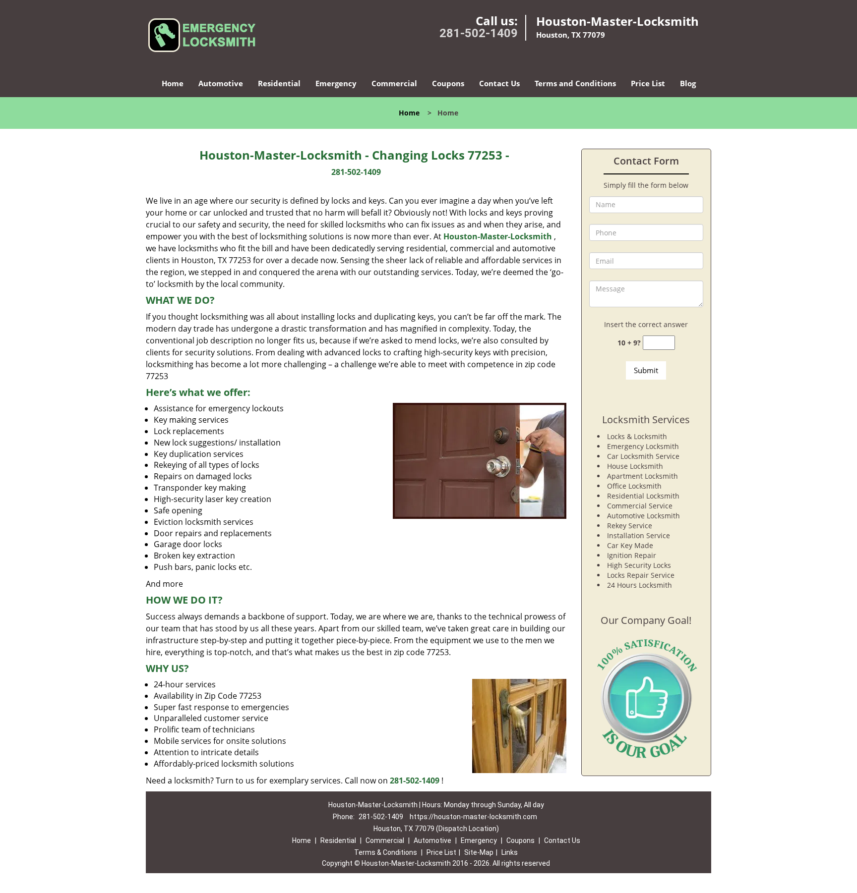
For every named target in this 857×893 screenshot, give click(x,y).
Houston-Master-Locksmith (497, 236)
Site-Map (478, 852)
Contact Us (499, 83)
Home (173, 83)
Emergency (336, 83)
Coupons (448, 83)
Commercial (394, 83)
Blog (688, 83)
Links (509, 852)
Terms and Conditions (575, 83)
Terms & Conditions (385, 852)
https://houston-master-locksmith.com (473, 817)
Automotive (220, 83)
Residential (279, 83)
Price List (648, 83)
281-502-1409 (478, 33)
